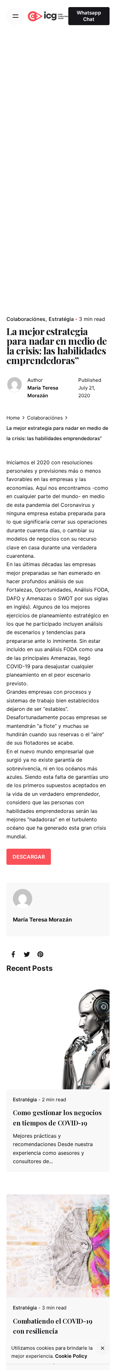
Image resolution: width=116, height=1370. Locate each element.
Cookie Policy (71, 1356)
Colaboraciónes (25, 319)
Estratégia (61, 319)
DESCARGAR (29, 857)
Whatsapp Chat (89, 16)
